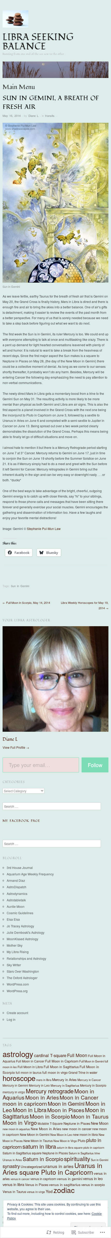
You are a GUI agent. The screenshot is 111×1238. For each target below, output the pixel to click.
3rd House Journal (20, 867)
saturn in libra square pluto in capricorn (80, 1147)
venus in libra (13, 1184)
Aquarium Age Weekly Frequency (30, 874)
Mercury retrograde (50, 1091)
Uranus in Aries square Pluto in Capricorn (52, 1168)
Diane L (33, 116)
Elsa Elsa (13, 919)
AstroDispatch (16, 887)
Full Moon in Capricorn (61, 1061)
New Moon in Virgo (65, 1141)
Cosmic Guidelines (20, 913)
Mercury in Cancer (89, 1080)
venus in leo (93, 1178)
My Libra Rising (18, 951)
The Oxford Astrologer (22, 977)
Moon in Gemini (66, 1103)
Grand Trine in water (82, 1072)
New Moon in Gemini (35, 1134)
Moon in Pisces (65, 1110)
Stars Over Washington (23, 971)
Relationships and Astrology (26, 958)
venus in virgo (36, 1192)
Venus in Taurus (14, 1191)
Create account (17, 1012)
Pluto (81, 1140)
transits (49, 116)
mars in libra (43, 1080)
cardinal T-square (50, 1055)
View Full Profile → (16, 747)
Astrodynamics (17, 893)
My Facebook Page (21, 821)
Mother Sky (14, 945)
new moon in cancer (76, 1128)
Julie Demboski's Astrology (25, 932)
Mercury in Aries (64, 1079)
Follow (95, 765)
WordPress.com (18, 984)
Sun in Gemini (20, 586)
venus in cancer (20, 1179)
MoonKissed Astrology (22, 939)
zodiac (64, 1190)
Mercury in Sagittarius (65, 1085)
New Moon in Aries (46, 1128)
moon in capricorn (25, 1103)
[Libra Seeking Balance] (55, 71)
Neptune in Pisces (77, 1123)
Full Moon (77, 1055)
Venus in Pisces (36, 1184)
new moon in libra (85, 1134)
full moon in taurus (29, 1072)
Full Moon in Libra (30, 1067)
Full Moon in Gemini (91, 1061)
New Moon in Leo (61, 1134)
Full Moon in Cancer (30, 1061)
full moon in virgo (55, 1072)
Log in (11, 1019)
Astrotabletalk (16, 900)
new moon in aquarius (16, 1129)
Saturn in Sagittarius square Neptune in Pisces (35, 1153)
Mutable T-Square (50, 1123)
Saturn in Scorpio (43, 1159)
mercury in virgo (14, 1092)
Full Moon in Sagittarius (61, 1066)
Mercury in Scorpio (93, 1085)
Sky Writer (14, 965)
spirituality (77, 1158)
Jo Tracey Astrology (20, 926)
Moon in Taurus (89, 1116)
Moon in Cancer (79, 1097)
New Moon (99, 1123)
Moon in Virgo (20, 1122)
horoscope (19, 1078)
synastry (11, 1166)
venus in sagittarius (65, 1184)
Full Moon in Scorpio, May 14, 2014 (26, 602)
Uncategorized (31, 1166)
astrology (18, 1053)
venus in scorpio (93, 1184)
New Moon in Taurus (38, 1140)
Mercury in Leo (39, 1085)
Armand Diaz (16, 880)
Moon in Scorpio (50, 1116)
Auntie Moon (16, 906)
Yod (49, 1191)
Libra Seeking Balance (38, 42)
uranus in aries (58, 1166)
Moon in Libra (29, 1110)
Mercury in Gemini (15, 1085)
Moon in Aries (42, 1097)
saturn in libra (39, 1146)
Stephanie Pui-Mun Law (44, 528)
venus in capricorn (43, 1178)
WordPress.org (17, 991)
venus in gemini (69, 1178)
